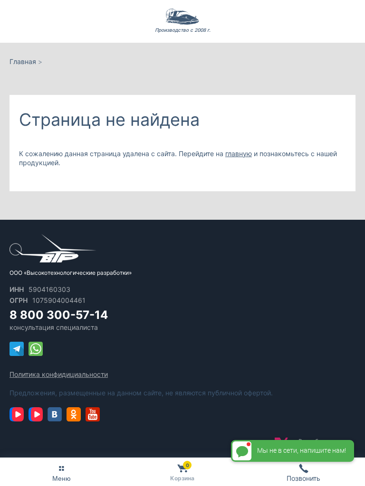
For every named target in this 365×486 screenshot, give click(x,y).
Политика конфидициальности (59, 374)
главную (238, 154)
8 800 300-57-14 (59, 315)
